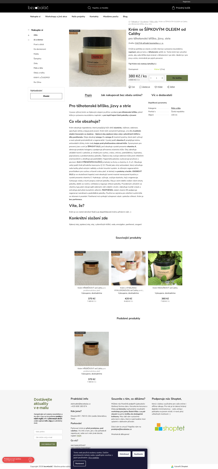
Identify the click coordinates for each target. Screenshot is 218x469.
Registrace (186, 2)
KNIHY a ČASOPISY (42, 77)
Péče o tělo (38, 68)
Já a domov (38, 39)
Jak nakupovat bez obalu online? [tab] (121, 95)
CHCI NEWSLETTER (48, 444)
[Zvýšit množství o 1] (162, 78)
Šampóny (37, 58)
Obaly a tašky (39, 72)
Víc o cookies (93, 457)
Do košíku (177, 78)
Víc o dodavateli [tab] (162, 95)
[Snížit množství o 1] (151, 78)
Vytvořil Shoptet (181, 466)
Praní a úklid (39, 44)
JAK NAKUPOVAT (78, 445)
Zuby (36, 63)
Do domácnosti (40, 49)
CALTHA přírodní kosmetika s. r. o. (149, 43)
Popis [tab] (88, 95)
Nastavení (79, 463)
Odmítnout (124, 454)
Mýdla (36, 54)
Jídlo (36, 35)
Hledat (46, 96)
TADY (79, 436)
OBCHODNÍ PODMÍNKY (81, 448)
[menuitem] (35, 16)
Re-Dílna (37, 82)
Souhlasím (138, 454)
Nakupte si (37, 30)
